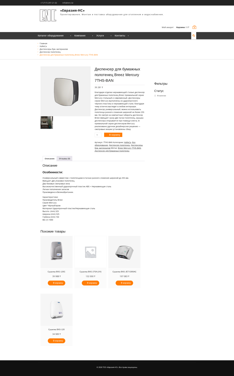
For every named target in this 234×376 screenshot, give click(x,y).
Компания (79, 35)
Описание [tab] (49, 158)
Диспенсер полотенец (50, 52)
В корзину (114, 134)
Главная (43, 43)
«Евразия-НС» (72, 10)
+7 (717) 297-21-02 (48, 2)
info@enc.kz (67, 2)
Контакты (120, 35)
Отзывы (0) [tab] (64, 158)
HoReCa (43, 46)
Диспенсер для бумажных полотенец (112, 151)
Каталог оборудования (51, 35)
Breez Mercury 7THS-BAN (129, 148)
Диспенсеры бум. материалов (54, 49)
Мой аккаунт (168, 27)
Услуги (100, 35)
